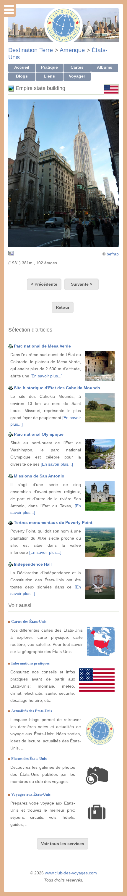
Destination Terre (30, 50)
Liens (49, 76)
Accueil (21, 67)
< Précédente (44, 284)
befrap (113, 254)
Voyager (77, 76)
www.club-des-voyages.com (71, 873)
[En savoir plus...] (46, 376)
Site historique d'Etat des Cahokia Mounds (57, 387)
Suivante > (82, 284)
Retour (62, 307)
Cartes (77, 67)
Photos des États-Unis (29, 758)
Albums (104, 67)
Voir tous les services (62, 843)
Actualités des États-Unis (31, 711)
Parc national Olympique (39, 434)
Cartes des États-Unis (28, 621)
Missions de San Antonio (39, 476)
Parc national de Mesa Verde (42, 346)
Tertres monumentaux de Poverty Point (53, 522)
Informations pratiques (30, 663)
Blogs (22, 76)
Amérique (72, 50)
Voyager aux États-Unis (31, 794)
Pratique (49, 67)
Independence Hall (33, 564)
